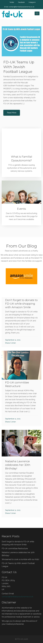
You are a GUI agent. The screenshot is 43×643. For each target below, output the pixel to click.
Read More (11, 113)
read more (22, 283)
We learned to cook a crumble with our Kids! (20, 559)
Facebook (21, 2)
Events (21, 208)
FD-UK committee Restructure (15, 548)
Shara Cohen (10, 343)
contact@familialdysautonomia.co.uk (21, 7)
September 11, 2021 (12, 340)
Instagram (32, 2)
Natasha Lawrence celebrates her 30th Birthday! (17, 465)
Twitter (12, 2)
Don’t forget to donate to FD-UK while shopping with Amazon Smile (21, 303)
